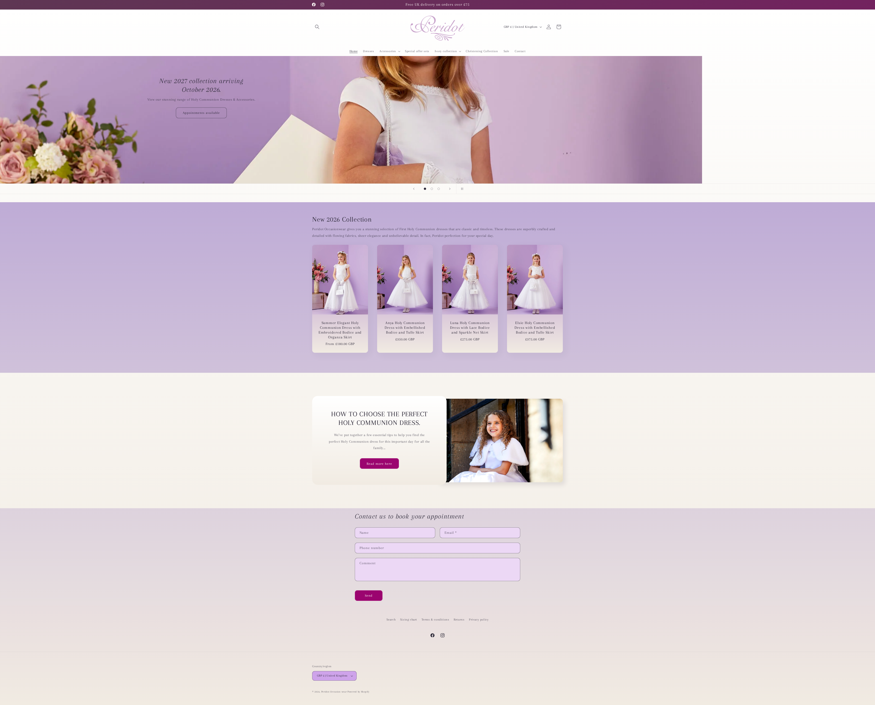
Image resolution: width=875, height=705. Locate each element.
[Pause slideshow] (461, 189)
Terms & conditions (435, 619)
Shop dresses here (437, 120)
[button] (317, 27)
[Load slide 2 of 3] (431, 188)
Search (391, 619)
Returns (459, 619)
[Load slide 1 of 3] (425, 188)
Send (369, 595)
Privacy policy (479, 619)
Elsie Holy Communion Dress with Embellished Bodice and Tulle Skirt (535, 328)
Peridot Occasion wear (334, 691)
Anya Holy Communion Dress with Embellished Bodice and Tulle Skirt (405, 328)
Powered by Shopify (358, 691)
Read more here (379, 463)
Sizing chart (408, 619)
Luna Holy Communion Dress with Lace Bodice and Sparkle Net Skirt (470, 328)
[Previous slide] (414, 189)
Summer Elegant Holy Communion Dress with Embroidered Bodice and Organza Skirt (340, 330)
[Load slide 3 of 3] (438, 188)
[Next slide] (450, 189)
